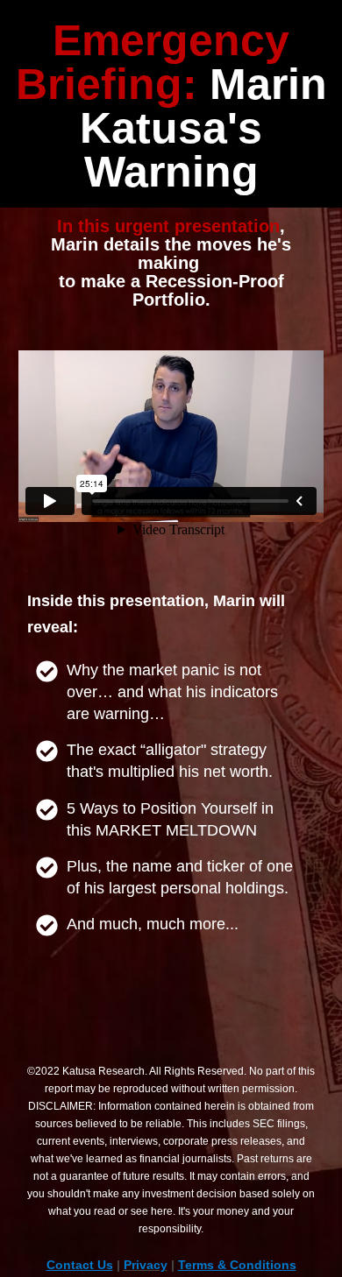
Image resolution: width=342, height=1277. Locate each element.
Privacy (145, 1265)
